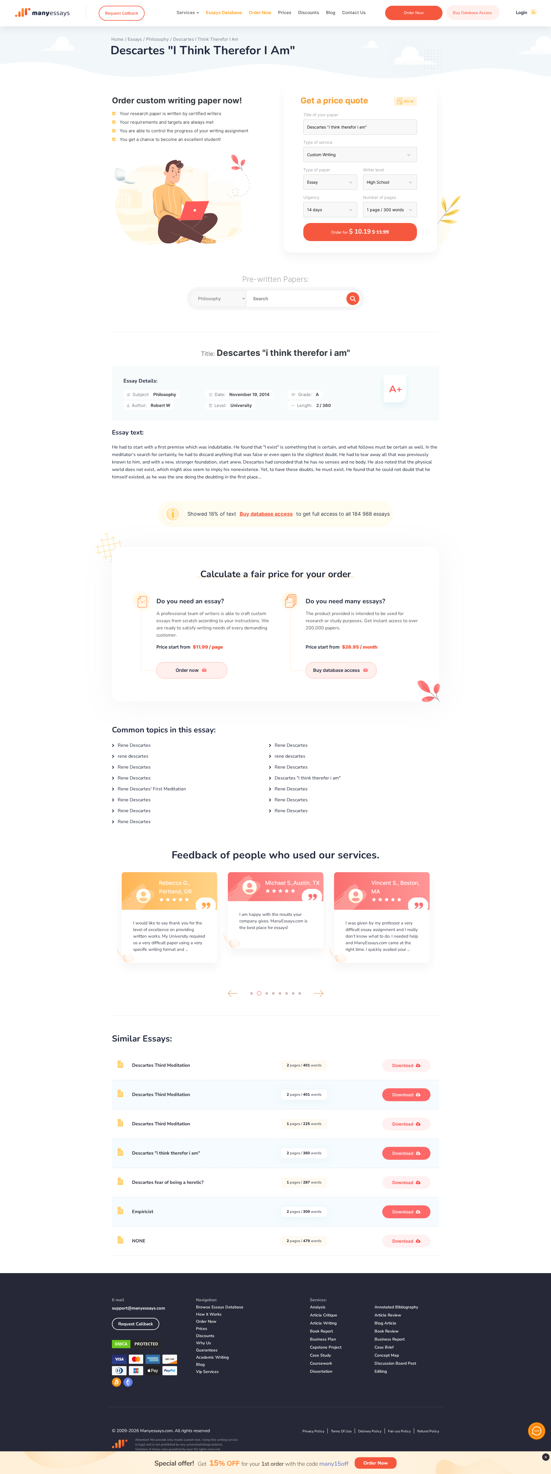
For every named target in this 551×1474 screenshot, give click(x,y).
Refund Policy (428, 1431)
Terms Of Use (341, 1431)
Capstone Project (326, 1347)
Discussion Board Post (395, 1363)
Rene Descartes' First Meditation (151, 789)
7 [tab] (293, 993)
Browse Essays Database (219, 1307)
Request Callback (121, 13)
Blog (330, 12)
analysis (317, 1307)
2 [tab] (258, 993)
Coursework (321, 1363)
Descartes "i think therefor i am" (307, 778)
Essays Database (224, 12)
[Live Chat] (536, 1431)
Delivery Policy (369, 1431)
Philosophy (164, 394)
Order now (188, 670)
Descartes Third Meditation (161, 1065)
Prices (284, 12)
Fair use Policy (399, 1431)
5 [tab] (280, 993)
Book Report (321, 1331)
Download (403, 1065)
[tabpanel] (169, 916)
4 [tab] (273, 993)
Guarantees (207, 1350)
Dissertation (321, 1371)
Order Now (260, 12)
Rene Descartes (134, 745)
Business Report (390, 1339)
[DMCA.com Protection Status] (149, 1345)
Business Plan (323, 1339)
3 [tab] (265, 993)
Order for (360, 231)
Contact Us (354, 12)
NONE (138, 1241)
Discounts (308, 12)
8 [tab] (299, 993)
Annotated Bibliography (396, 1307)
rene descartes (132, 756)
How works (209, 1314)
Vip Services (207, 1371)
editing (381, 1371)
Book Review (387, 1331)
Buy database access (266, 514)
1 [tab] (251, 993)
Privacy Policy (313, 1431)
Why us (203, 1343)
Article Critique (323, 1315)
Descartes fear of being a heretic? (167, 1182)
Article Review (388, 1315)
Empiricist (142, 1212)
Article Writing (323, 1323)
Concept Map (387, 1355)
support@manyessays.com (138, 1308)
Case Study (320, 1355)
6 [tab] (286, 993)
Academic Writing (212, 1357)
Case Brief (384, 1347)
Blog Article (385, 1323)
